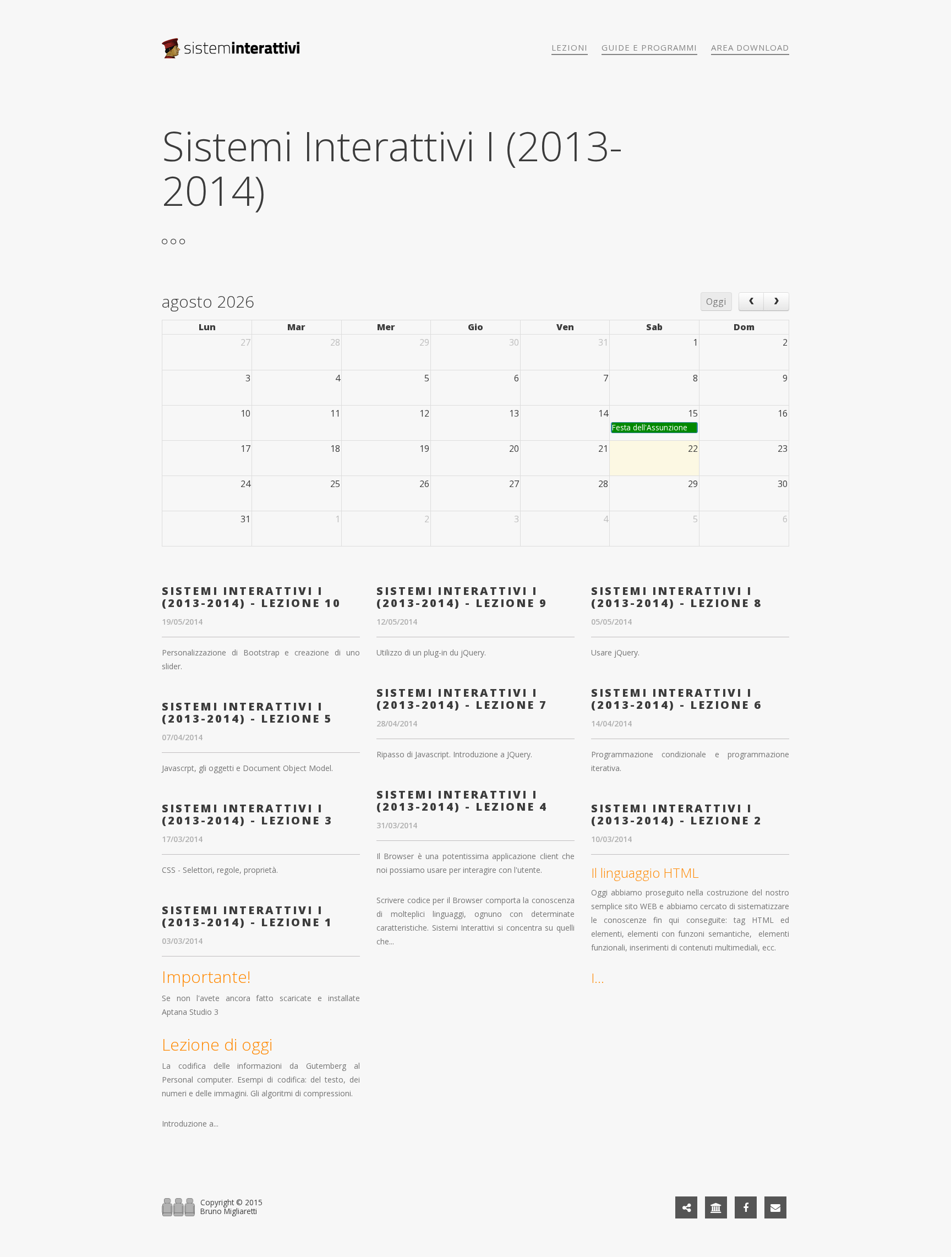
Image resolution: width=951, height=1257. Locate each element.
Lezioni (569, 47)
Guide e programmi (649, 47)
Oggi (716, 302)
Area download (750, 47)
